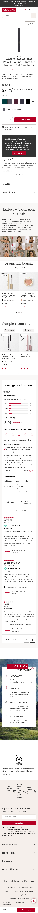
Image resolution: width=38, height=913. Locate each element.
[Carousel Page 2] (18, 312)
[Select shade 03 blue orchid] (22, 101)
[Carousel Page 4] (21, 312)
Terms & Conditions (12, 887)
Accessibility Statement (24, 891)
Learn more (6, 774)
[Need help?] (33, 900)
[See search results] (33, 15)
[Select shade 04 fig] (16, 101)
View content (19, 153)
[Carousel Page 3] (20, 56)
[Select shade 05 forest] (4, 101)
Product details (12, 78)
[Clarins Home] (9, 10)
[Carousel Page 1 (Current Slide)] (17, 56)
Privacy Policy (27, 887)
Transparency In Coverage (19, 899)
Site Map (8, 891)
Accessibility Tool (19, 895)
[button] (19, 184)
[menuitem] (24, 10)
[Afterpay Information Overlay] (11, 91)
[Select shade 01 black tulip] (28, 101)
